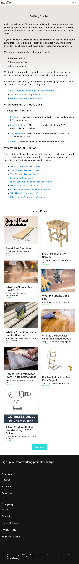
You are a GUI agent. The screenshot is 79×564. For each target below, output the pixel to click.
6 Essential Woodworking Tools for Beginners (32, 90)
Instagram (7, 486)
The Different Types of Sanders (25, 174)
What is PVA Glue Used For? (24, 185)
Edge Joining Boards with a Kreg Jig (27, 197)
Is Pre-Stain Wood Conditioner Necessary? (31, 182)
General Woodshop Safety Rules (26, 98)
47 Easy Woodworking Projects (25, 94)
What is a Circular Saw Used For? (19, 289)
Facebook (7, 493)
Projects (14, 117)
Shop (12, 141)
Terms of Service (10, 523)
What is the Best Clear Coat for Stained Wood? (56, 337)
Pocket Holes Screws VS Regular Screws (30, 189)
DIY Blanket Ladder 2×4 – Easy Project (57, 379)
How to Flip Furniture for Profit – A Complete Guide (21, 375)
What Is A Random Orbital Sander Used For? (21, 334)
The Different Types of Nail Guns (26, 170)
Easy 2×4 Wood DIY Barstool (54, 255)
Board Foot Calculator (19, 248)
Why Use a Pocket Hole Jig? (24, 193)
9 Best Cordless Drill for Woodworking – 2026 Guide (20, 430)
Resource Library (18, 125)
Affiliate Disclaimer (11, 536)
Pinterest (6, 479)
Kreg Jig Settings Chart (21, 178)
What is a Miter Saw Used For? (25, 166)
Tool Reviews (16, 133)
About (5, 509)
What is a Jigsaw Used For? (55, 297)
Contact (6, 516)
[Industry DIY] (6, 2)
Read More (9, 256)
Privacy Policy (9, 529)
